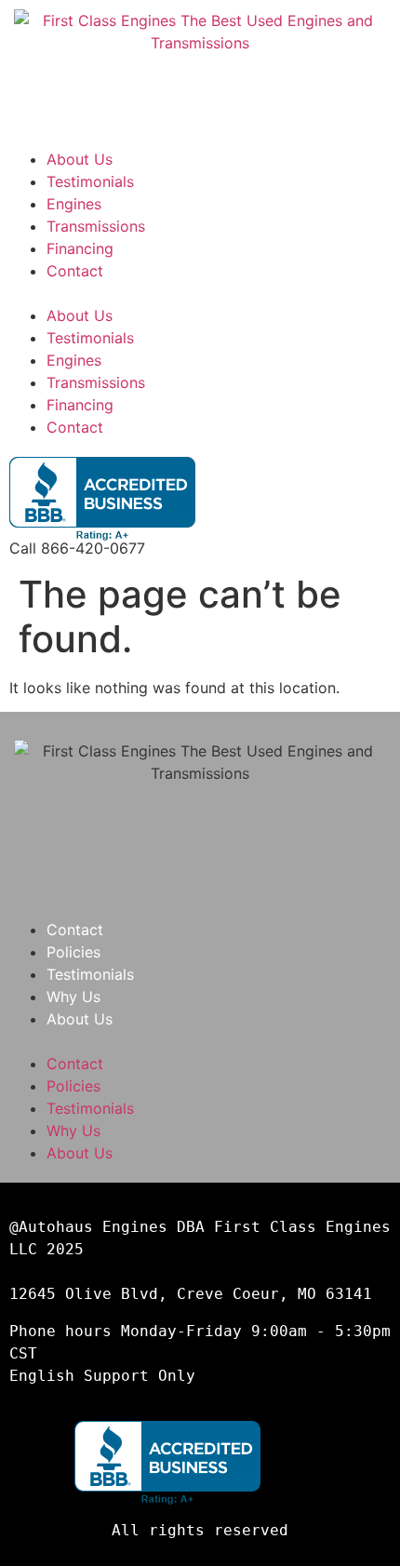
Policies (73, 952)
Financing (80, 248)
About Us (80, 159)
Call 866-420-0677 (77, 548)
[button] (200, 293)
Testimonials (90, 181)
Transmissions (96, 226)
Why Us (73, 996)
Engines (74, 203)
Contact (75, 270)
